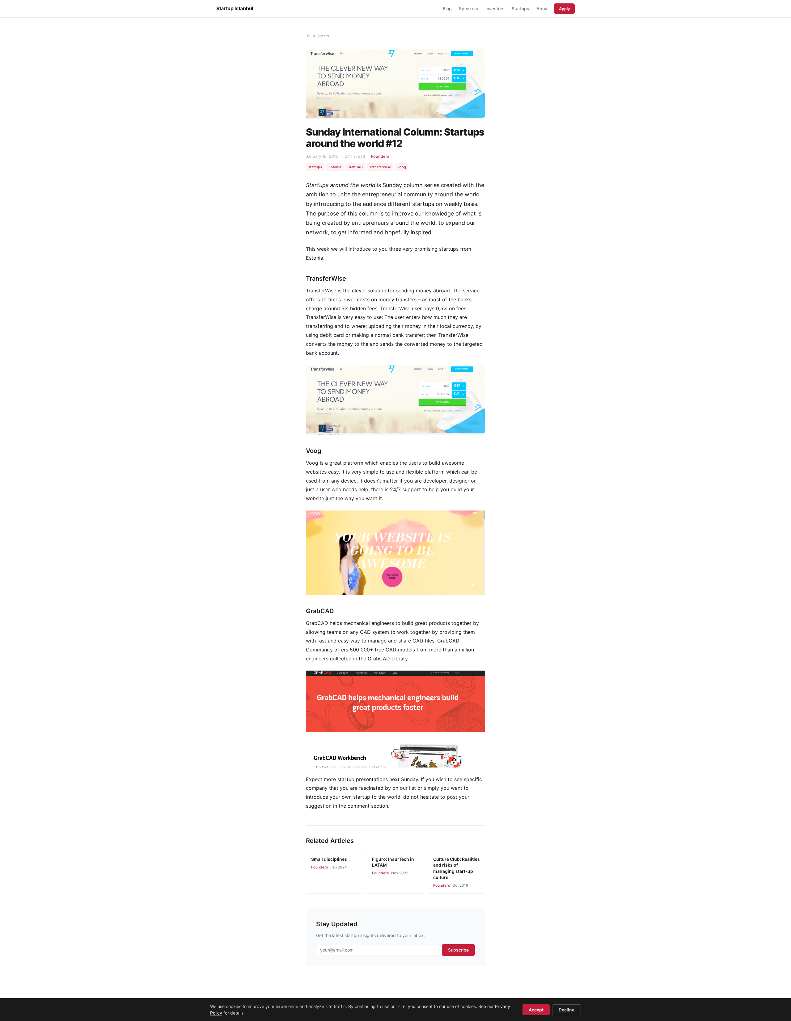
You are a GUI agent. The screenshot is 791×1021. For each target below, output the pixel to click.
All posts (321, 35)
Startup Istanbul (234, 8)
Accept (536, 1009)
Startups (520, 8)
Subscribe (458, 949)
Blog (447, 8)
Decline (566, 1009)
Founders (380, 156)
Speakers (468, 8)
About (542, 8)
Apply (564, 8)
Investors (495, 8)
